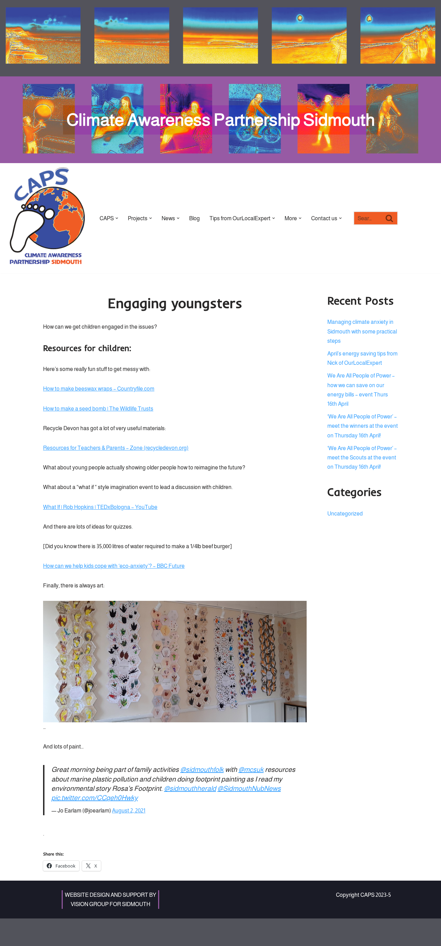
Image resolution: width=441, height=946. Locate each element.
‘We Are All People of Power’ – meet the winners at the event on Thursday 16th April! (362, 426)
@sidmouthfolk (202, 769)
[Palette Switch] (394, 38)
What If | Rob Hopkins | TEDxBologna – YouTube (100, 507)
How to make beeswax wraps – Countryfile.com (98, 389)
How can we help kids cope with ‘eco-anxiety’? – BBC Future (114, 566)
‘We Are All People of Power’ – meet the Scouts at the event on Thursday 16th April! (362, 457)
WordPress (101, 927)
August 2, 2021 (128, 811)
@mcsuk (251, 769)
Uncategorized (345, 514)
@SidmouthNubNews (249, 788)
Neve (49, 927)
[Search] (390, 218)
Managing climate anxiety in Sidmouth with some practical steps (362, 331)
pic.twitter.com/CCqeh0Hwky (94, 797)
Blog (194, 218)
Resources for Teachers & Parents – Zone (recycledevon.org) (115, 448)
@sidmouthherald (190, 788)
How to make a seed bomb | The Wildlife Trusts (98, 409)
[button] (116, 218)
